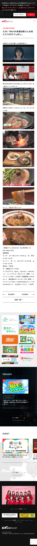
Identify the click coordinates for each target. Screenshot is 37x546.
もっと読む (15, 417)
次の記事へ (25, 294)
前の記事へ (11, 294)
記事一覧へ (18, 299)
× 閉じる (31, 15)
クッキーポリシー (20, 15)
